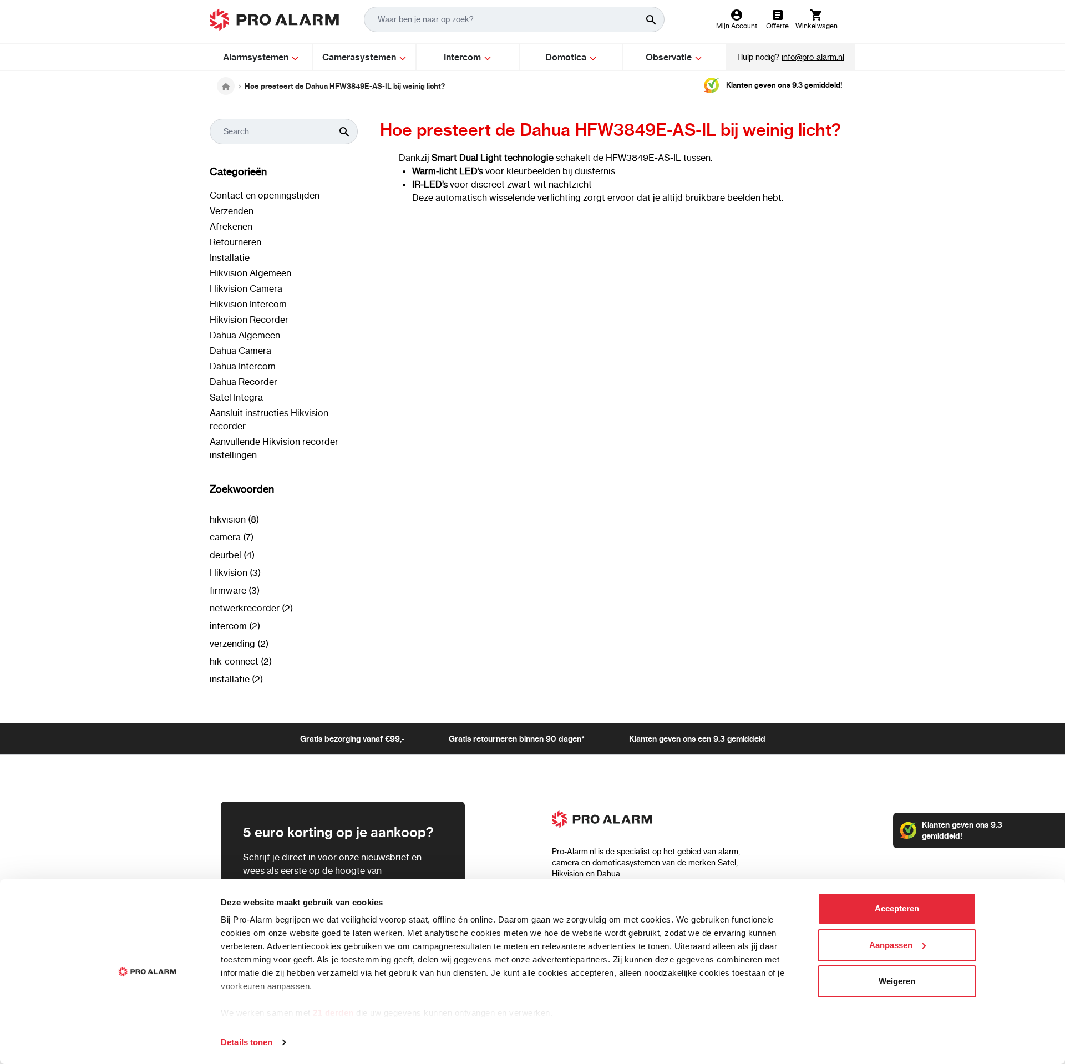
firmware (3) (235, 590)
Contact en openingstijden (265, 195)
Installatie (230, 257)
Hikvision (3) (235, 572)
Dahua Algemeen (245, 335)
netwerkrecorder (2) (251, 608)
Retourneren (235, 241)
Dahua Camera (240, 350)
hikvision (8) (234, 519)
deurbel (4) (232, 554)
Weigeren (897, 981)
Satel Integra (236, 397)
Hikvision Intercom (248, 304)
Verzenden (231, 210)
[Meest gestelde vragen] (226, 86)
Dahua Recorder (243, 381)
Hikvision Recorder (249, 319)
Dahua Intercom (243, 366)
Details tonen (246, 1042)
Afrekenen (231, 226)
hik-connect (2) (241, 661)
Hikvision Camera (246, 288)
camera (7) (231, 537)
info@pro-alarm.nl (813, 57)
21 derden (333, 1012)
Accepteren (897, 908)
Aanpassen (890, 945)
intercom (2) (235, 625)
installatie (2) (236, 679)
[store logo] (274, 20)
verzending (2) (239, 643)
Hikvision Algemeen (250, 272)
